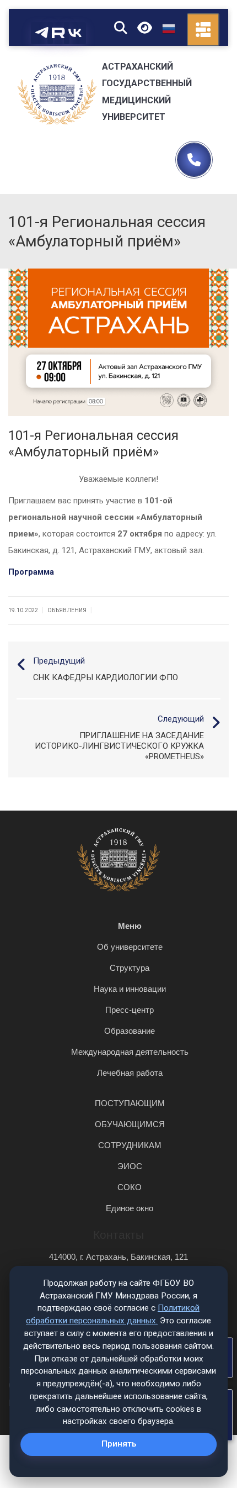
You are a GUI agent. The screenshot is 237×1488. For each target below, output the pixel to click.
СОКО (129, 1187)
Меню (130, 925)
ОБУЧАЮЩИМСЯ (130, 1124)
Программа (31, 572)
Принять (118, 1444)
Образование (129, 1030)
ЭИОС (129, 1166)
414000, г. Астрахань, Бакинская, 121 (118, 1256)
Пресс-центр (129, 1009)
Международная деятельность (129, 1051)
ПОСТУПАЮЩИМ (130, 1103)
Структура (129, 967)
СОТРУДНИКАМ (129, 1145)
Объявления (67, 610)
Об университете (130, 946)
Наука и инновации (130, 988)
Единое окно (129, 1208)
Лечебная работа (130, 1072)
